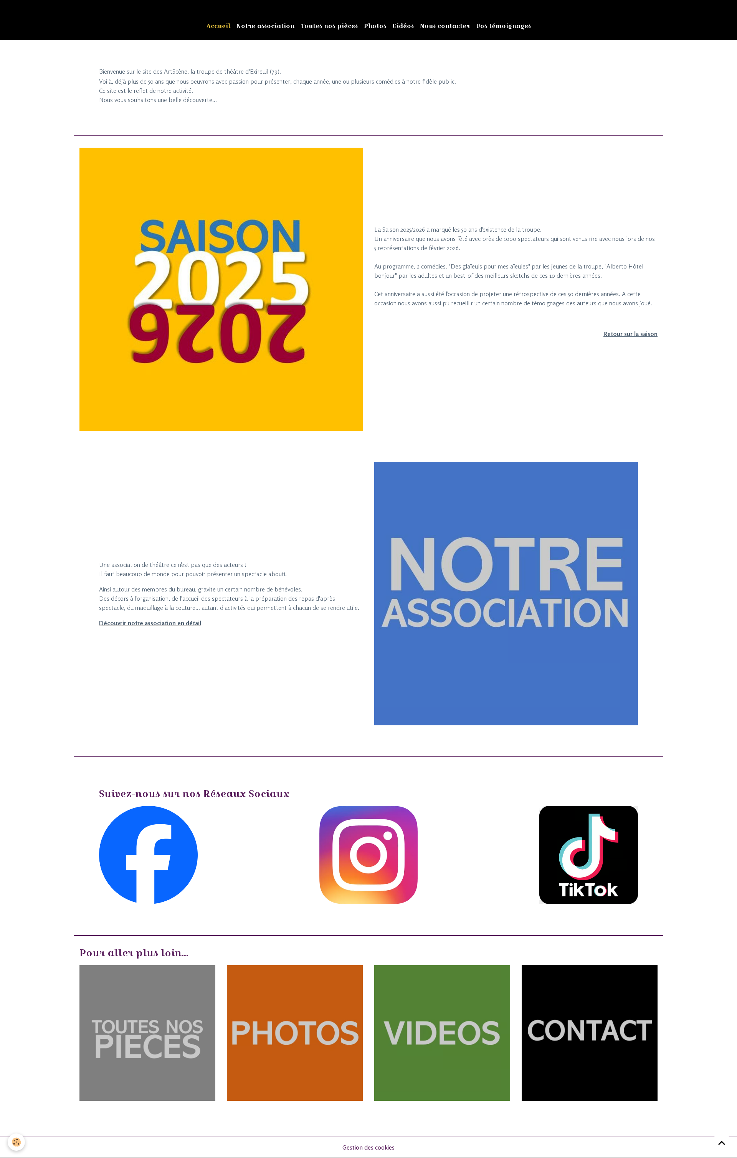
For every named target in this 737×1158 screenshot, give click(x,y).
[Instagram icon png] (368, 854)
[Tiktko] (588, 854)
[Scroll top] (721, 1142)
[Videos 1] (442, 1032)
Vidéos (403, 25)
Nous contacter (445, 25)
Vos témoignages (503, 25)
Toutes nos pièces (329, 25)
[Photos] (295, 1032)
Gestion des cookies (368, 1147)
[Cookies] (16, 1142)
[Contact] (590, 1032)
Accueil (218, 25)
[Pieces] (147, 1032)
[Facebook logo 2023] (148, 854)
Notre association (265, 25)
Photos (375, 25)
